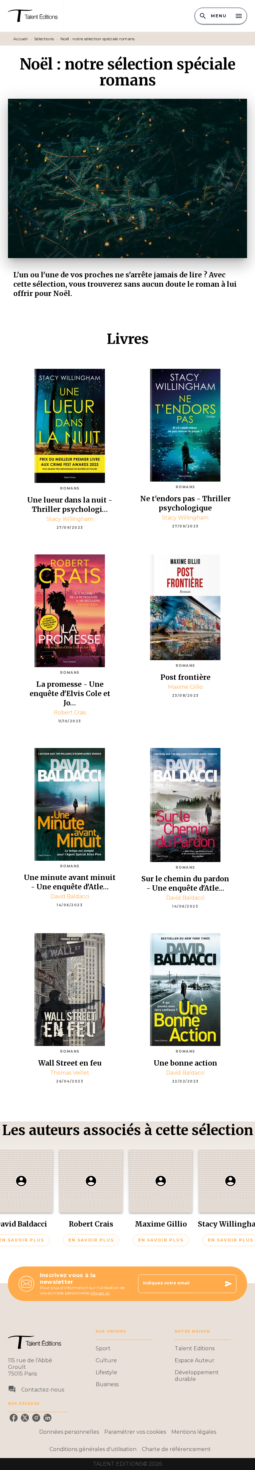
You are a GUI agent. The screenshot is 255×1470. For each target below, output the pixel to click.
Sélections (44, 38)
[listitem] (13, 1417)
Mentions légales (193, 1432)
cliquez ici (100, 1292)
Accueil (20, 38)
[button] (91, 1197)
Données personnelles (69, 1432)
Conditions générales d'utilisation (92, 1449)
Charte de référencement (176, 1449)
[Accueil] (36, 16)
